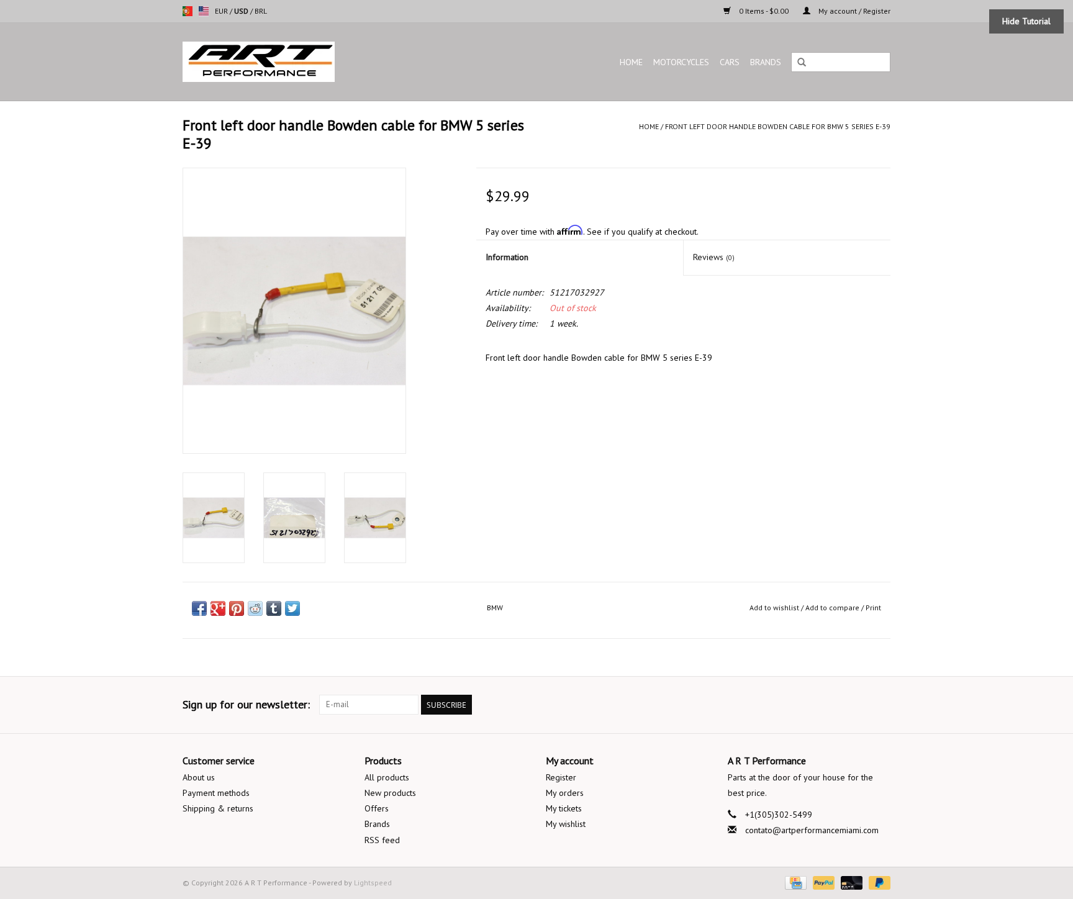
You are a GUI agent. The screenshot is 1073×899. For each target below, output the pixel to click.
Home (631, 62)
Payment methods (216, 792)
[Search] (801, 62)
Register (561, 777)
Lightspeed (373, 882)
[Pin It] (236, 608)
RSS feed (382, 840)
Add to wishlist (774, 607)
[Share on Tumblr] (273, 608)
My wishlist (566, 823)
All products (386, 777)
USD (242, 11)
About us (199, 777)
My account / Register (853, 11)
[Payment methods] (794, 882)
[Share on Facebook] (199, 608)
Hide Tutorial (1026, 21)
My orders (565, 792)
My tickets (564, 808)
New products (390, 792)
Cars (730, 62)
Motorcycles (681, 62)
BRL (261, 11)
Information (507, 257)
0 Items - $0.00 (763, 11)
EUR (222, 11)
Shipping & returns (218, 808)
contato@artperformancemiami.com (812, 830)
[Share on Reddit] (255, 608)
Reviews (714, 257)
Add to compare (833, 607)
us (204, 11)
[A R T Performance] (309, 62)
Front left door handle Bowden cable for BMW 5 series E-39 (777, 126)
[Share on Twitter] (292, 608)
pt (187, 11)
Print (873, 607)
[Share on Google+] (218, 608)
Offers (376, 808)
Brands (765, 62)
